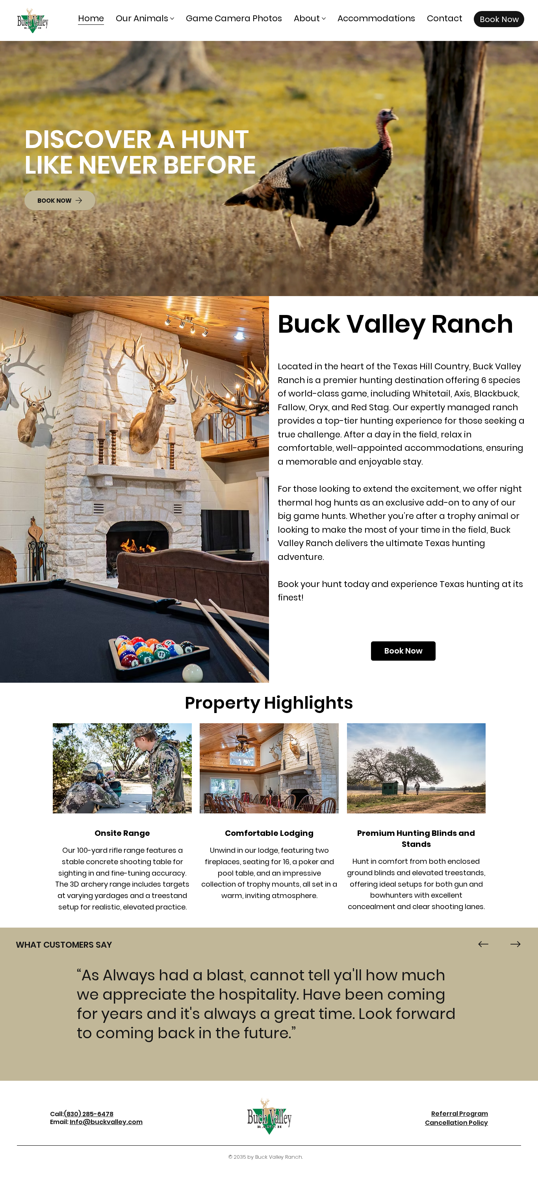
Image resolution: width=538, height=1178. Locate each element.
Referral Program (459, 1113)
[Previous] (483, 944)
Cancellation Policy (456, 1122)
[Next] (515, 944)
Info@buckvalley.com (106, 1121)
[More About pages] (324, 18)
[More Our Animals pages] (172, 18)
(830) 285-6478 (88, 1114)
